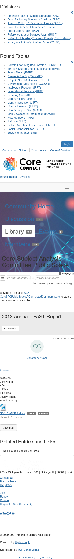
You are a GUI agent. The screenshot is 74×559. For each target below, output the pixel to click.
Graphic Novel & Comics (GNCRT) (28, 80)
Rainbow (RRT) (17, 121)
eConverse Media (28, 549)
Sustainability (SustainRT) (23, 132)
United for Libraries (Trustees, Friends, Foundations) (39, 38)
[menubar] (37, 149)
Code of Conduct (60, 150)
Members (21, 243)
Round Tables (8, 177)
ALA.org (23, 150)
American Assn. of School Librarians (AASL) (34, 15)
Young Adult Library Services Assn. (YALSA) (34, 42)
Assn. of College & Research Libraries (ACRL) (35, 23)
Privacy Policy (8, 481)
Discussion (23, 218)
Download (8, 427)
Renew (4, 496)
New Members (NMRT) (21, 117)
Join (2, 493)
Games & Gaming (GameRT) (25, 76)
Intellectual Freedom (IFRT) (24, 87)
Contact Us (9, 150)
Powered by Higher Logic (37, 557)
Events (50, 231)
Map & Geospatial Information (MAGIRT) (32, 114)
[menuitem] (10, 149)
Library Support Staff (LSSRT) (25, 110)
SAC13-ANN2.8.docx (12, 413)
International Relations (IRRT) (25, 91)
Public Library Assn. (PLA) (23, 31)
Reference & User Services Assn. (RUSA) (32, 34)
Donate (4, 500)
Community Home (29, 205)
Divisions (25, 177)
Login (67, 144)
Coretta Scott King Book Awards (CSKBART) (34, 65)
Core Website (39, 150)
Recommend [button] (10, 328)
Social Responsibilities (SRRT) (26, 129)
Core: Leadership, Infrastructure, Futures (32, 27)
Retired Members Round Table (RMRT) (31, 125)
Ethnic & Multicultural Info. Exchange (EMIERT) (36, 68)
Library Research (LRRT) (23, 106)
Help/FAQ (6, 485)
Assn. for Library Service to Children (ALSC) (34, 19)
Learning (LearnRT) (19, 95)
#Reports (5, 370)
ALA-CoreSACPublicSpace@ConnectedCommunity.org (30, 294)
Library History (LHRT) (21, 99)
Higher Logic (22, 542)
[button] (2, 278)
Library (18, 231)
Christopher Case (37, 358)
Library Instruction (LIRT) (23, 102)
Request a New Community (16, 504)
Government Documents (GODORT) (29, 84)
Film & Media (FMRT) (21, 72)
